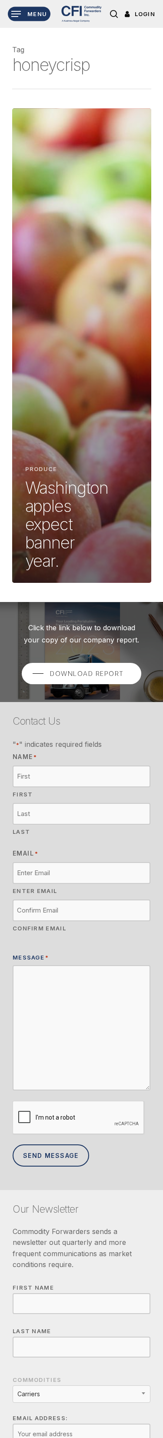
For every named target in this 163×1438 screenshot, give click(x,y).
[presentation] (79, 1118)
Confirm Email (39, 928)
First (23, 794)
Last (21, 831)
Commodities (37, 1379)
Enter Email (35, 890)
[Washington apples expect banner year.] (81, 345)
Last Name (32, 1331)
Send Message (51, 1155)
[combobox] (81, 1394)
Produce (41, 468)
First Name (33, 1287)
